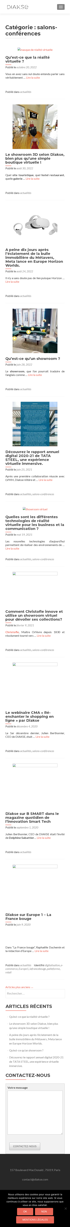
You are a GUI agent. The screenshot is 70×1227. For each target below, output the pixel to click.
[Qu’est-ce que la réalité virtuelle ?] (35, 49)
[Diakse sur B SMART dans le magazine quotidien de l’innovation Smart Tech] (35, 785)
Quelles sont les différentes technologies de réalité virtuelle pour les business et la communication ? (34, 523)
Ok (25, 1211)
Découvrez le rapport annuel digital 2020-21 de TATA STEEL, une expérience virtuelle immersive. (32, 458)
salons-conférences (43, 494)
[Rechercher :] (35, 993)
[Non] (65, 1208)
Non (44, 1211)
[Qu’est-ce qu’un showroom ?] (35, 330)
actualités (25, 91)
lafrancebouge (38, 968)
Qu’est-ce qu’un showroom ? (32, 358)
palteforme (53, 968)
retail (8, 972)
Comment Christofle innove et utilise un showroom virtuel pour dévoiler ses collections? (34, 615)
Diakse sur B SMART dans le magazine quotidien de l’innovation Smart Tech (32, 818)
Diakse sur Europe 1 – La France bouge (28, 917)
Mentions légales (35, 1219)
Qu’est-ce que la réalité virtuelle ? (27, 59)
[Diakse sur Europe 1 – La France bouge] (35, 886)
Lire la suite (33, 77)
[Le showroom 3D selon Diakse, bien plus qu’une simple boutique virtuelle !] (35, 126)
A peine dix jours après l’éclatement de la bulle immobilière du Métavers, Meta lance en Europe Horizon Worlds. (34, 258)
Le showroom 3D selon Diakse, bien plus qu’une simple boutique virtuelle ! (34, 158)
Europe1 (24, 968)
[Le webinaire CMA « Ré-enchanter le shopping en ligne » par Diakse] (35, 684)
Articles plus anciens (19, 987)
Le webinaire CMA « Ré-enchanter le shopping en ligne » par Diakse (29, 716)
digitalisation (52, 965)
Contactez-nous (24, 1146)
